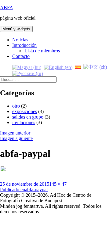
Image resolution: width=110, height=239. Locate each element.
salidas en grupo (27, 117)
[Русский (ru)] (27, 73)
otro (16, 105)
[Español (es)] (78, 66)
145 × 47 (58, 184)
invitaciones (23, 122)
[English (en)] (58, 66)
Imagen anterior (15, 132)
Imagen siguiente (16, 138)
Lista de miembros (42, 50)
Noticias (20, 39)
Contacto (21, 56)
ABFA (6, 7)
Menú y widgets (16, 29)
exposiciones (24, 111)
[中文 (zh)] (95, 66)
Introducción (24, 45)
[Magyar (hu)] (26, 66)
